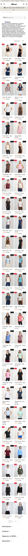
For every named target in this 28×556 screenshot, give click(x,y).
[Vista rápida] (6, 57)
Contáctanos (17, 0)
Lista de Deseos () (6, 0)
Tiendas (12, 0)
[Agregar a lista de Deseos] (5, 58)
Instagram (22, 0)
